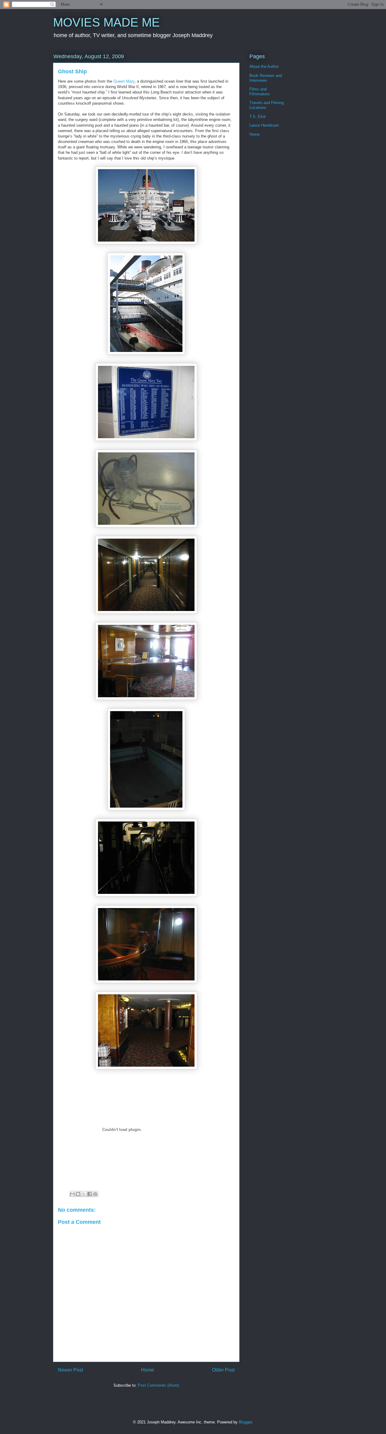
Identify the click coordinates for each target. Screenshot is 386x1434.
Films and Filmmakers (259, 91)
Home (147, 1369)
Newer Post (70, 1369)
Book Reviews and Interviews (265, 78)
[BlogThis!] (78, 1194)
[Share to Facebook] (90, 1194)
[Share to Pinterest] (95, 1194)
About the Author (264, 66)
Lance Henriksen (264, 125)
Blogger (245, 1422)
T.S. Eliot (257, 116)
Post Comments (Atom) (158, 1385)
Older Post (223, 1369)
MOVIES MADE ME (106, 22)
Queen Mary (123, 81)
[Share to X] (84, 1194)
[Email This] (72, 1194)
